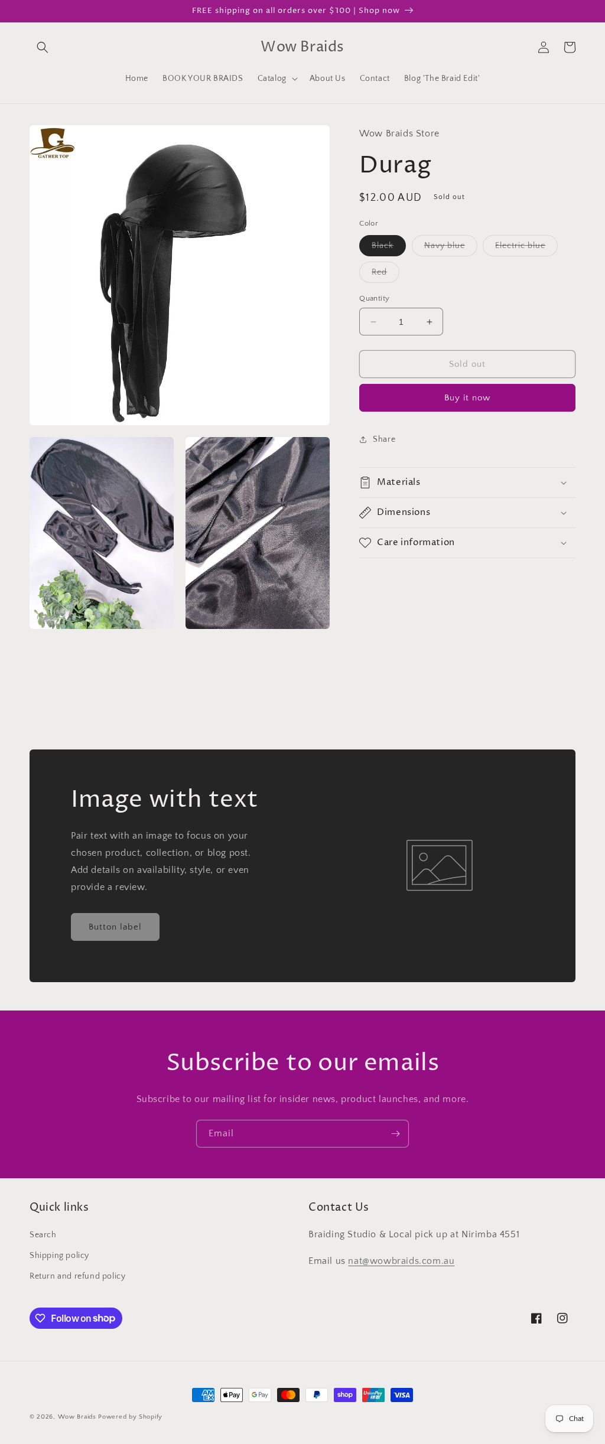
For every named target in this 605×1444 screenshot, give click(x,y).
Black (389, 248)
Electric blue (526, 248)
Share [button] (384, 439)
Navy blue (450, 248)
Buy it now (467, 398)
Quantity (374, 298)
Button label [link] (115, 927)
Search (43, 1235)
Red (385, 275)
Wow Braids (77, 1416)
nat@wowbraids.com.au (401, 1261)
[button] (43, 47)
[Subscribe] (395, 1134)
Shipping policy (59, 1255)
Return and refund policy (77, 1276)
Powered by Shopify (130, 1416)
